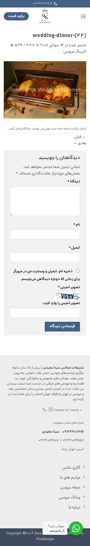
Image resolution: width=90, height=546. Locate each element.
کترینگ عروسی (74, 52)
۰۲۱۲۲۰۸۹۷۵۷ (73, 440)
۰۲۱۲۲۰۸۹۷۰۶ (48, 440)
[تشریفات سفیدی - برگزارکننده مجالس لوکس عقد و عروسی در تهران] (45, 16)
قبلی (80, 137)
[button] (83, 16)
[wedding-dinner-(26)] (45, 90)
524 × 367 (24, 46)
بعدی (79, 143)
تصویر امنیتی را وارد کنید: (61, 303)
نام (76, 224)
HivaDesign (45, 539)
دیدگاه (74, 181)
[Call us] (44, 409)
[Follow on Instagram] (51, 409)
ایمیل (74, 248)
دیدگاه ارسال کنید (20, 128)
